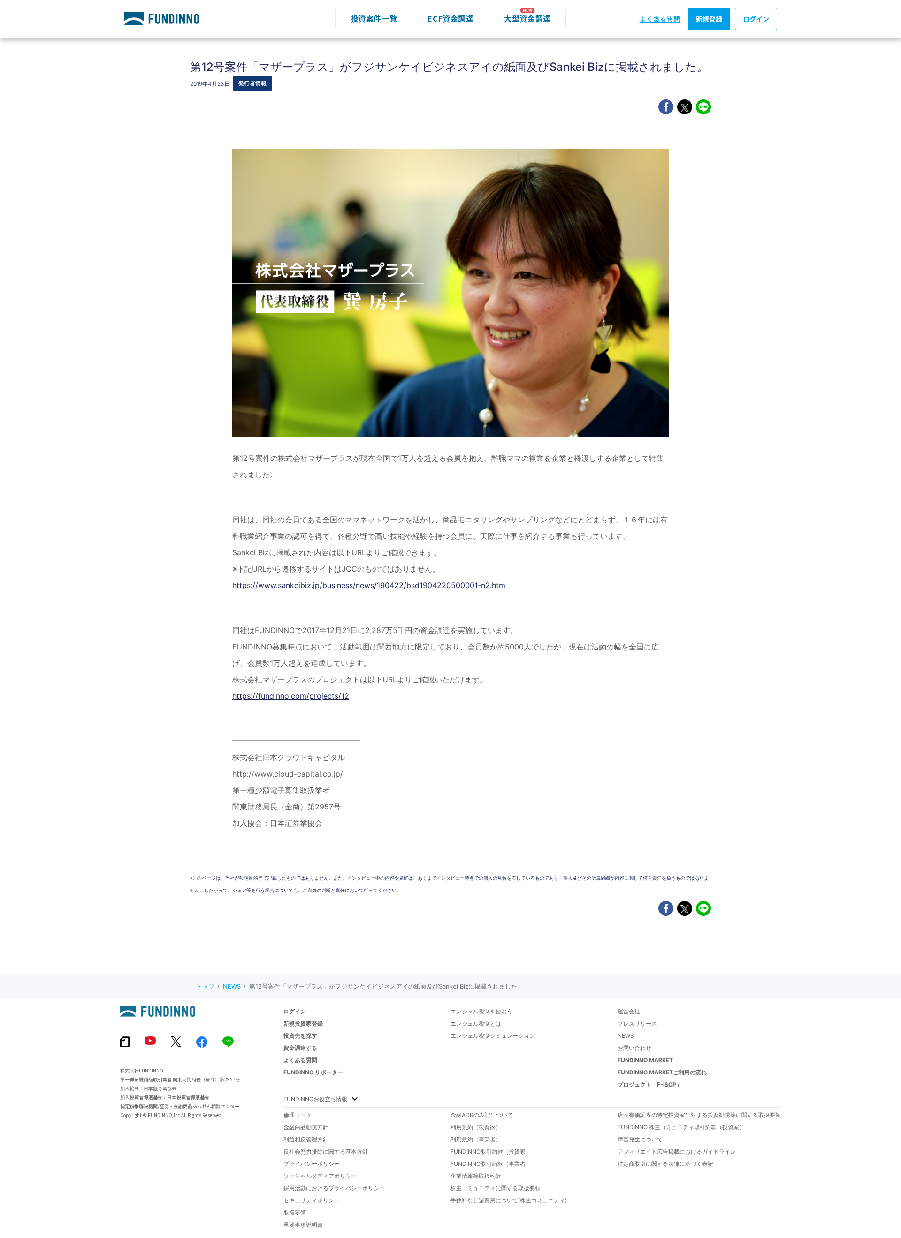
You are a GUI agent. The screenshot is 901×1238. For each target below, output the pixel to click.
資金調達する (300, 1047)
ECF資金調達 (450, 18)
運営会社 (629, 1011)
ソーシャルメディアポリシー (320, 1175)
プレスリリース (637, 1023)
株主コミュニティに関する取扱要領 (495, 1188)
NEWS (232, 986)
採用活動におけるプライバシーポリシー (334, 1188)
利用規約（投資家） (475, 1127)
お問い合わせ (634, 1047)
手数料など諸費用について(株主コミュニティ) (508, 1200)
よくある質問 (660, 18)
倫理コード (297, 1114)
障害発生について (640, 1139)
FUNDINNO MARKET (645, 1060)
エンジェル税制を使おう (481, 1011)
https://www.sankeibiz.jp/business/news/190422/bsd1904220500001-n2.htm (368, 585)
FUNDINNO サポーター (313, 1072)
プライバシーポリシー (311, 1163)
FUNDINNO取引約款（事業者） (490, 1163)
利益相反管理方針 (305, 1139)
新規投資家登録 (303, 1023)
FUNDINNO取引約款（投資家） (490, 1151)
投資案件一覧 (374, 18)
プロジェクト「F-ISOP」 (650, 1084)
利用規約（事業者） (475, 1139)
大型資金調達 (527, 18)
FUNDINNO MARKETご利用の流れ (662, 1072)
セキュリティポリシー (311, 1200)
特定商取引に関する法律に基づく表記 (665, 1163)
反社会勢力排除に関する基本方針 (325, 1151)
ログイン (756, 18)
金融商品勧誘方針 (305, 1127)
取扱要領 (294, 1212)
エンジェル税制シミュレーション (492, 1035)
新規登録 (709, 18)
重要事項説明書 (303, 1224)
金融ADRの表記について (481, 1114)
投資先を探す (300, 1035)
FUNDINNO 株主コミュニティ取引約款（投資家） (681, 1127)
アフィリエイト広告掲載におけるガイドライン (677, 1151)
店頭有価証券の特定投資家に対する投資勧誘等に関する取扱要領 (699, 1114)
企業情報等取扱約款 (475, 1175)
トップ (205, 986)
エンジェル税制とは (475, 1023)
